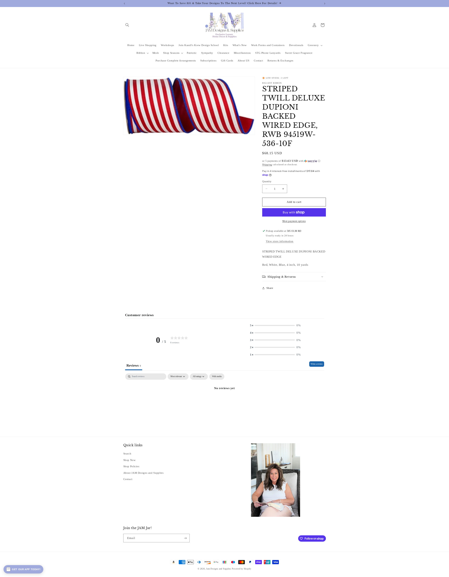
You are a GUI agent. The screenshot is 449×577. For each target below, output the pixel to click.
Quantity (266, 181)
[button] (127, 25)
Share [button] (269, 288)
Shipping (267, 164)
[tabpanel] (224, 400)
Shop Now (129, 460)
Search (127, 453)
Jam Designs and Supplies (218, 569)
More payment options (294, 221)
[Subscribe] (185, 538)
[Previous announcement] (124, 3)
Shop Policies (131, 466)
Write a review (317, 364)
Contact (127, 479)
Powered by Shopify (241, 569)
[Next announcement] (325, 3)
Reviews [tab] (133, 365)
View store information (279, 241)
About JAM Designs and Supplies (143, 472)
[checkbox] (216, 376)
